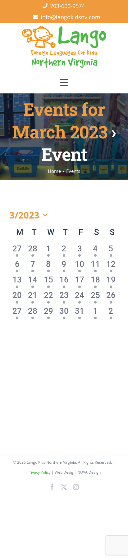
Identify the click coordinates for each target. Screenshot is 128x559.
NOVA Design (89, 472)
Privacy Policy (39, 472)
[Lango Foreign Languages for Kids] (64, 28)
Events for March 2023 (59, 120)
